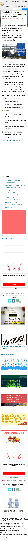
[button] (3, 21)
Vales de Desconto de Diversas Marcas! (10, 371)
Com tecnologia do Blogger (14, 537)
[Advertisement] (14, 156)
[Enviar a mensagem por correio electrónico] (3, 236)
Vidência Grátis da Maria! (7, 354)
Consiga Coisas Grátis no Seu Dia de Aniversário (12, 426)
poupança (11, 238)
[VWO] (5, 8)
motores (4, 238)
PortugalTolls (6, 69)
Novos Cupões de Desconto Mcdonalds (10, 442)
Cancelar (16, 8)
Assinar (14, 284)
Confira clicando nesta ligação (11, 140)
